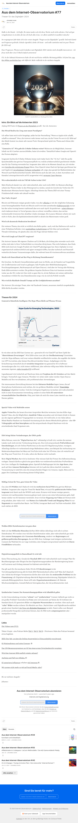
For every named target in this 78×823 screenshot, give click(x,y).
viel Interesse (32, 662)
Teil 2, (36, 631)
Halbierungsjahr (63, 205)
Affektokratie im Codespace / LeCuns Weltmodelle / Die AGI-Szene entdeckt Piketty (31, 750)
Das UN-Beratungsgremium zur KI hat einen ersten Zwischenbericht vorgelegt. (32, 648)
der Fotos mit (24, 608)
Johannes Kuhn (11, 20)
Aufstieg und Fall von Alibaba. (13, 658)
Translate (6, 8)
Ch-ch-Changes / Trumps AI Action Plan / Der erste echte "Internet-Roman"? (28, 763)
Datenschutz (37, 809)
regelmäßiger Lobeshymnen (36, 229)
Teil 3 (41, 631)
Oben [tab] (4, 729)
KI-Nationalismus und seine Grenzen (16, 643)
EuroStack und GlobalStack (11, 738)
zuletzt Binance (67, 208)
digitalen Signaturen (37, 608)
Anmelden (71, 3)
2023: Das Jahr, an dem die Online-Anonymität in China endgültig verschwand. (31, 638)
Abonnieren (60, 3)
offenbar (46, 203)
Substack (19, 819)
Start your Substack (31, 814)
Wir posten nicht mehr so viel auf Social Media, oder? (22, 667)
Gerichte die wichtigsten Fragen (17, 167)
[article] (39, 739)
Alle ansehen (8, 773)
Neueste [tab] (11, 729)
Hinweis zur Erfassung (60, 809)
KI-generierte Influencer (11, 662)
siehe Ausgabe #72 (24, 369)
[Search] (74, 729)
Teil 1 (31, 631)
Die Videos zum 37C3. (10, 626)
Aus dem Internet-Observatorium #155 (18, 748)
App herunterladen (49, 814)
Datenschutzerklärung (42, 711)
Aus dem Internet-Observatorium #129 (18, 735)
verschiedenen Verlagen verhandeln (26, 170)
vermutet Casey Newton (52, 175)
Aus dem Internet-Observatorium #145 (18, 760)
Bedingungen (47, 809)
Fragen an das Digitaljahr (27, 126)
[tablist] (8, 729)
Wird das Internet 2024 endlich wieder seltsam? (20, 653)
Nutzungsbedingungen (51, 707)
